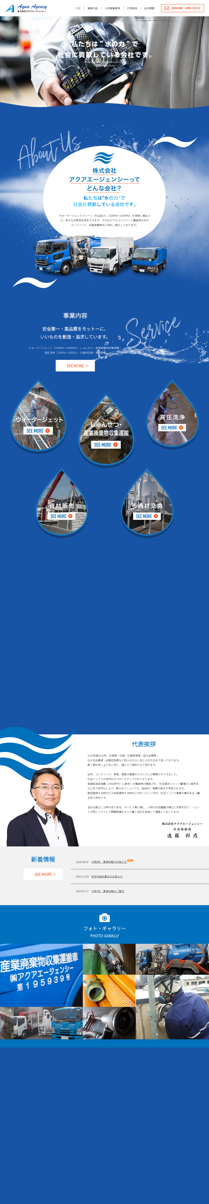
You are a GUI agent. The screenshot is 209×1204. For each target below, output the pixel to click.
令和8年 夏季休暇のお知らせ (109, 862)
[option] (104, 65)
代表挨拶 (132, 8)
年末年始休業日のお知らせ (107, 876)
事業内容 (92, 8)
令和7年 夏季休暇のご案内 (107, 891)
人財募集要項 (112, 8)
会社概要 (149, 8)
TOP (78, 8)
